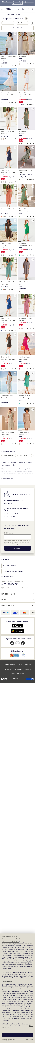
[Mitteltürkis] (1, 289)
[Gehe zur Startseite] (8, 9)
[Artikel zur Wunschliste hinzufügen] (15, 33)
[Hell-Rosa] (19, 328)
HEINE (3, 600)
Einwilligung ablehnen (8, 1040)
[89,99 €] (8, 43)
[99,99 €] (8, 79)
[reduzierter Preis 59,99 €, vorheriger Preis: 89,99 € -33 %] (26, 79)
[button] (2, 9)
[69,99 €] (26, 195)
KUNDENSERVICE (8, 594)
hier (15, 964)
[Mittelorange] (3, 139)
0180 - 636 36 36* (9, 584)
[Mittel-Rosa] (19, 369)
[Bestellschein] (23, 9)
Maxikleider (23, 455)
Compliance (27, 669)
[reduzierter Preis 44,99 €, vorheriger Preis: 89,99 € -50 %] (26, 343)
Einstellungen (29, 1040)
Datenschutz (27, 664)
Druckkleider (22, 23)
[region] (17, 988)
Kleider (18, 14)
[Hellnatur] (1, 66)
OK (17, 1035)
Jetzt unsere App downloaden (17, 621)
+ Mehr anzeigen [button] (7, 478)
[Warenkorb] (32, 9)
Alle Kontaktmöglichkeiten (14, 571)
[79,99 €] (26, 43)
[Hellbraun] (19, 64)
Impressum (18, 669)
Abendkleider (8, 23)
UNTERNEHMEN (7, 605)
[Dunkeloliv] (19, 143)
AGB (20, 664)
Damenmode (11, 14)
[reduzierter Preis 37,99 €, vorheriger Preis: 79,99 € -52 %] (26, 418)
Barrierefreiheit (8, 669)
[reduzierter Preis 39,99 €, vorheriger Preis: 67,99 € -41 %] (26, 305)
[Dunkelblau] (1, 182)
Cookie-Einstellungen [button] (17, 673)
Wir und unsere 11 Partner (10, 942)
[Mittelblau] (21, 104)
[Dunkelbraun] (21, 143)
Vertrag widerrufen (10, 664)
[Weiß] (19, 104)
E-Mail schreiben (9, 566)
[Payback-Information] (30, 679)
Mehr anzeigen (15, 544)
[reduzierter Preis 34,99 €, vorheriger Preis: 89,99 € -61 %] (26, 118)
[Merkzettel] (27, 9)
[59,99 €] (8, 118)
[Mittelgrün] (19, 255)
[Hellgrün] (19, 216)
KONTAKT (5, 560)
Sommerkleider (9, 455)
